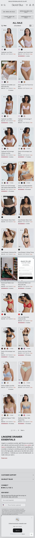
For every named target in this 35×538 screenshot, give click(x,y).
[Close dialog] (33, 258)
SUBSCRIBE (26, 277)
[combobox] (20, 271)
